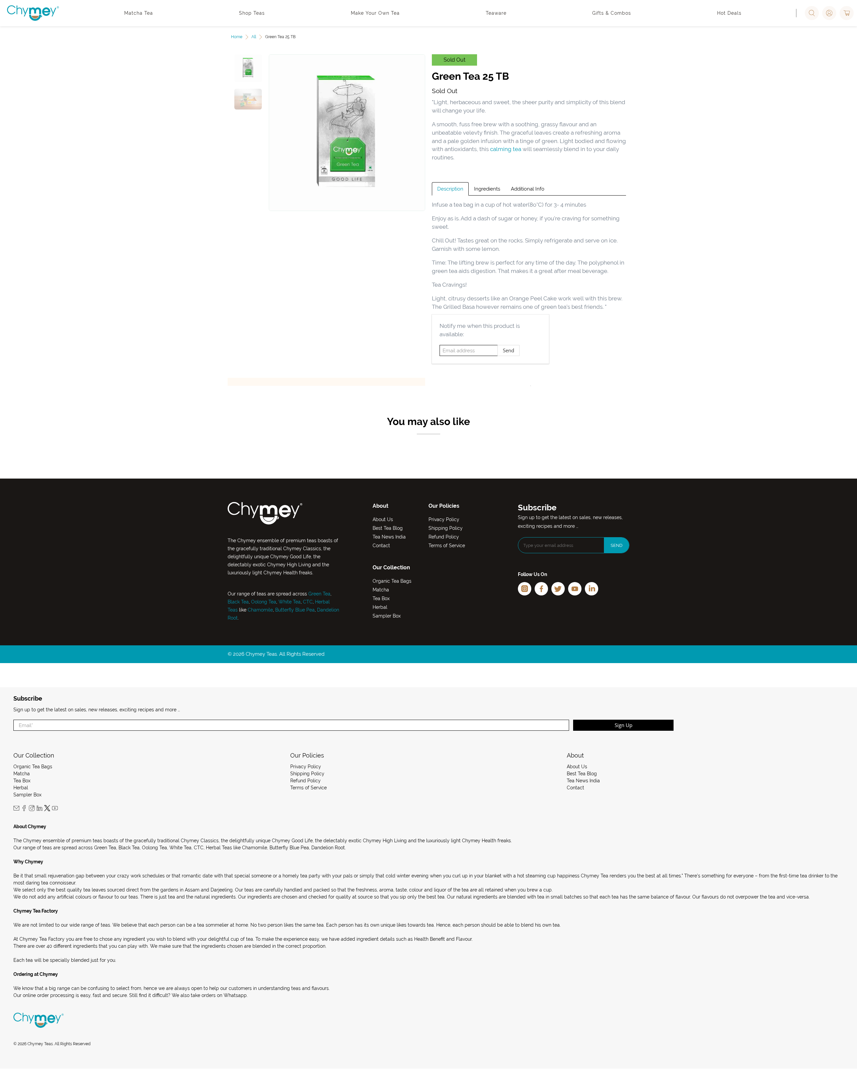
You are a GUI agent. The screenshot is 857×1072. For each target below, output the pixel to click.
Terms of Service (446, 545)
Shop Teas (252, 13)
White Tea (289, 601)
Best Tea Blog (388, 528)
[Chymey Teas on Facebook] (24, 809)
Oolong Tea (263, 601)
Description (450, 189)
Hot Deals (729, 13)
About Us (383, 519)
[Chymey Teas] (33, 13)
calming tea (505, 149)
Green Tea (319, 593)
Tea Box (381, 598)
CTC (308, 601)
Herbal (380, 607)
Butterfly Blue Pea (295, 610)
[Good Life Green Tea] (347, 132)
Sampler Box (387, 616)
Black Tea (238, 601)
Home (236, 37)
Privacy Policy (443, 519)
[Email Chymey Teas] (16, 809)
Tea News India (389, 537)
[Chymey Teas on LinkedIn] (39, 809)
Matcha (381, 589)
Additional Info (527, 189)
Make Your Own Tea (375, 13)
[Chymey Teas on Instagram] (32, 809)
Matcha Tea (138, 13)
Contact (381, 545)
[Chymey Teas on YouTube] (55, 809)
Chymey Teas (40, 1044)
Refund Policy (443, 537)
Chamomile (260, 610)
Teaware (496, 13)
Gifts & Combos (611, 13)
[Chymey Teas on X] (47, 809)
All (253, 37)
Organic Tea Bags (392, 581)
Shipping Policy (445, 528)
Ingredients (487, 189)
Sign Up (623, 725)
